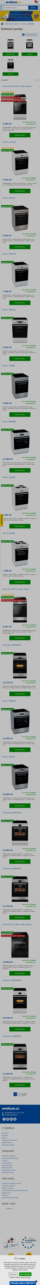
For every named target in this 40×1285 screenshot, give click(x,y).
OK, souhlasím (25, 1274)
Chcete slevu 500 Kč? (23, 1283)
